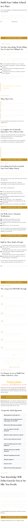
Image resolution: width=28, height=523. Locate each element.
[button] (14, 415)
